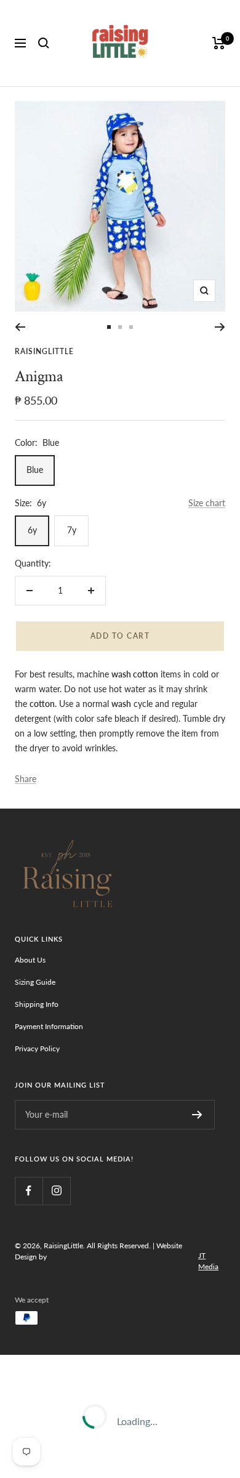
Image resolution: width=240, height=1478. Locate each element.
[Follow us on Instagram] (56, 1191)
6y (32, 530)
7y (71, 530)
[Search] (43, 43)
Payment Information (49, 1026)
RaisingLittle (44, 351)
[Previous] (20, 327)
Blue (34, 469)
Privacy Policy (37, 1048)
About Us (30, 959)
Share (25, 778)
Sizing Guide (35, 982)
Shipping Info (36, 1004)
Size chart (206, 503)
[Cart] (218, 43)
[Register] (197, 1114)
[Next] (220, 327)
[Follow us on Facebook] (28, 1191)
